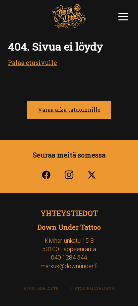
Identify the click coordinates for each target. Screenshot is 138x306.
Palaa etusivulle (32, 63)
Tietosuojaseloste (92, 288)
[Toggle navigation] (123, 16)
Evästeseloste (40, 288)
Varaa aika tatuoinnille (69, 109)
